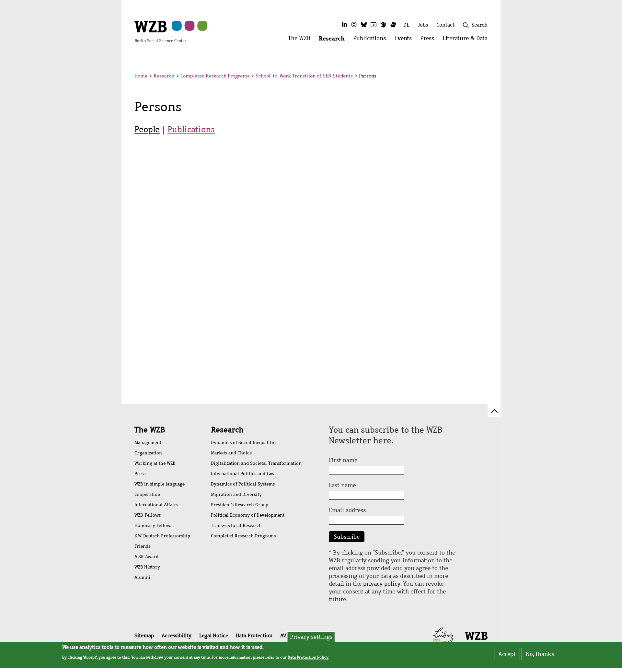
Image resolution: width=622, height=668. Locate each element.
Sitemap (144, 635)
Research (164, 76)
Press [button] (429, 40)
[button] (489, 77)
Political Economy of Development (247, 515)
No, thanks (540, 654)
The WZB (149, 430)
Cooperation (147, 494)
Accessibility (176, 635)
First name (343, 460)
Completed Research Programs (214, 76)
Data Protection (254, 635)
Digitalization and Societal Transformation (256, 463)
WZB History (147, 567)
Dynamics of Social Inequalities (244, 442)
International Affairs (156, 505)
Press (139, 474)
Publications (191, 129)
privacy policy (381, 584)
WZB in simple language (159, 484)
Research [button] (334, 40)
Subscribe (347, 537)
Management (147, 442)
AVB (284, 635)
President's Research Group (239, 505)
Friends (142, 546)
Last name (342, 485)
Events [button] (405, 40)
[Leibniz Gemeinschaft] (443, 635)
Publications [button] (371, 40)
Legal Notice (213, 635)
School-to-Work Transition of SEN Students (304, 76)
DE (406, 24)
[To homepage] (160, 31)
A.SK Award (146, 557)
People (147, 129)
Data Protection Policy (308, 657)
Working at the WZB (154, 463)
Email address (347, 510)
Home (140, 76)
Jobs (423, 24)
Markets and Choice (231, 453)
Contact (445, 24)
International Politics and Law (242, 474)
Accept (507, 654)
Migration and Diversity (236, 494)
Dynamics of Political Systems (243, 484)
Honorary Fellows (153, 525)
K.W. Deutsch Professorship (162, 536)
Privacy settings (311, 637)
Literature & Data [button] (467, 40)
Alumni (142, 577)
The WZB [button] (301, 40)
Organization (148, 453)
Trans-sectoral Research (236, 525)
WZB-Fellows (147, 515)
